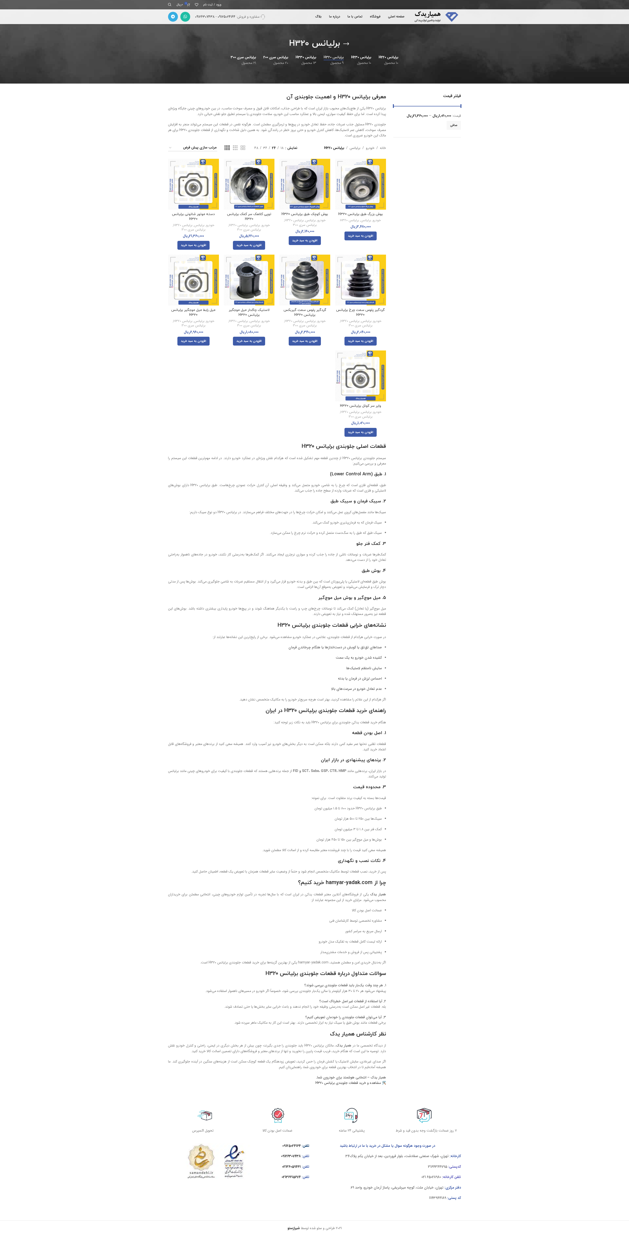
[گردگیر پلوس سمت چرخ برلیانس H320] (360, 280)
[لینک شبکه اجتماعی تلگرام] (173, 17)
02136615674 (291, 1177)
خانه (383, 148)
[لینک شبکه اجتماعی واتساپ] (185, 17)
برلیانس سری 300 (305, 225)
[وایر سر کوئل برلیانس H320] (360, 375)
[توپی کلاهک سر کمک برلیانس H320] (249, 184)
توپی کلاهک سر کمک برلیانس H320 (249, 216)
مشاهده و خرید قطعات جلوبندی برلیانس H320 (348, 1083)
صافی (453, 125)
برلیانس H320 (349, 220)
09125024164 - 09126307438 (215, 16)
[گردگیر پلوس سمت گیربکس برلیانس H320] (304, 280)
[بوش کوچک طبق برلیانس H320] (304, 184)
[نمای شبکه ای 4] (227, 148)
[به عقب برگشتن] (346, 44)
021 (423, 1177)
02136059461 (291, 1166)
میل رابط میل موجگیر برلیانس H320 (193, 312)
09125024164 (291, 1146)
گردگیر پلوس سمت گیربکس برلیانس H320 (305, 312)
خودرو (370, 148)
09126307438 (291, 1156)
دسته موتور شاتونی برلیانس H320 (193, 216)
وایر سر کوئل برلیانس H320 (360, 406)
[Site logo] (435, 16)
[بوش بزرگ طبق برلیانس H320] (360, 184)
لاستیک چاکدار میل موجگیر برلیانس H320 (249, 312)
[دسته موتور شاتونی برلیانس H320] (193, 184)
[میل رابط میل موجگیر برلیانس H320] (193, 280)
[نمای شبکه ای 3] (235, 148)
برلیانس (355, 148)
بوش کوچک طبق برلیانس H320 (305, 214)
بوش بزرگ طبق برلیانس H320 (360, 214)
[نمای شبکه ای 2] (243, 148)
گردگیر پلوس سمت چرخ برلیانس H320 (360, 312)
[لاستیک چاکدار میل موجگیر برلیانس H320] (249, 280)
